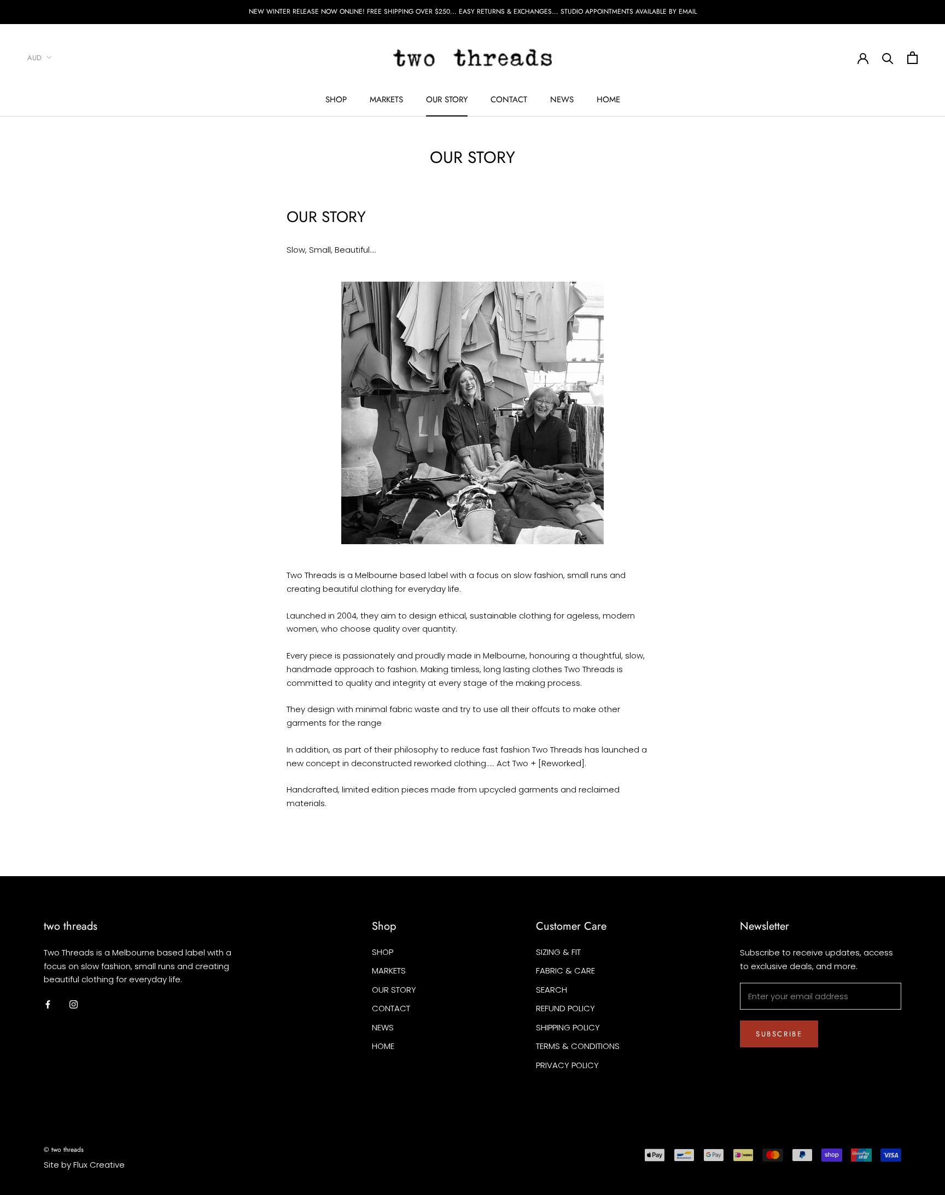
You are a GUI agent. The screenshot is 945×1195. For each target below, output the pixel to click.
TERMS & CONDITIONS (578, 1046)
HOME (608, 100)
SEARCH (551, 989)
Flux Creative (99, 1164)
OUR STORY (447, 100)
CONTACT (509, 100)
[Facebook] (48, 1004)
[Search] (888, 57)
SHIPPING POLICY (568, 1027)
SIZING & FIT (558, 952)
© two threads (64, 1150)
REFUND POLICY (565, 1008)
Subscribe (779, 1034)
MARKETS (386, 100)
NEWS (562, 100)
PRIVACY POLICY (567, 1065)
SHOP (336, 100)
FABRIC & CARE (565, 970)
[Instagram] (73, 1004)
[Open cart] (912, 57)
